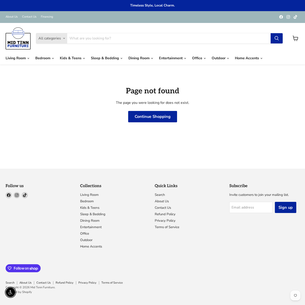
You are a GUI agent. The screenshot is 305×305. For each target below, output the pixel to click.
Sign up (285, 207)
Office (197, 58)
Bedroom (43, 58)
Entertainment (171, 58)
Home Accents (247, 58)
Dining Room (139, 58)
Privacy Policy (165, 220)
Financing (47, 16)
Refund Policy (165, 214)
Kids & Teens (71, 58)
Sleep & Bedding (105, 58)
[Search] (277, 38)
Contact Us (29, 16)
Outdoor (219, 58)
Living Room (16, 58)
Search (160, 194)
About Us (12, 16)
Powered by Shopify (19, 292)
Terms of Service (167, 227)
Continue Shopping (153, 116)
